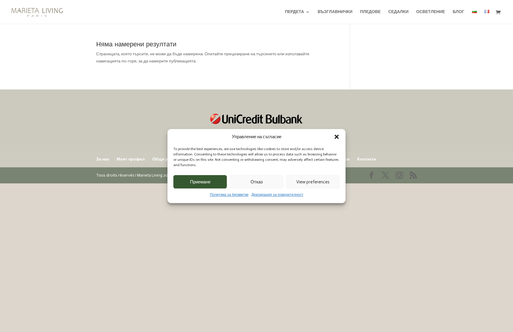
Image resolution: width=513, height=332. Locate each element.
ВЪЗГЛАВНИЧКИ (335, 12)
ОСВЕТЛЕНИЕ (430, 12)
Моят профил (131, 159)
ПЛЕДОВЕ (370, 12)
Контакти (366, 159)
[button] (337, 137)
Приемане (200, 182)
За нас (102, 159)
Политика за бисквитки (229, 195)
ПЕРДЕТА (294, 12)
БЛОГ (458, 12)
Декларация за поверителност (277, 195)
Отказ (257, 182)
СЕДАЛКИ (398, 12)
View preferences (313, 182)
